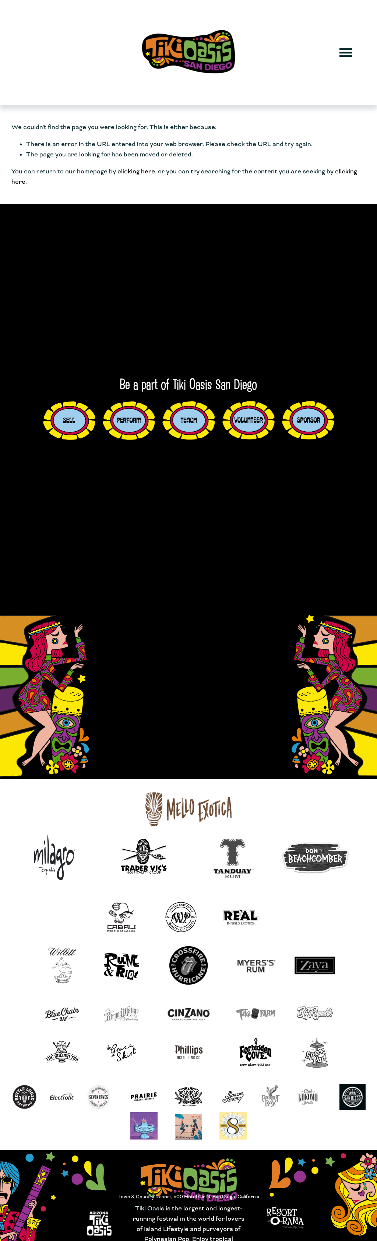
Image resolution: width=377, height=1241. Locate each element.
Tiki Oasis (149, 1208)
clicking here (136, 171)
